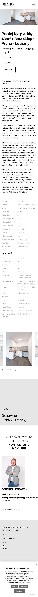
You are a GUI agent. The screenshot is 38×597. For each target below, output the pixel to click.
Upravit (14, 586)
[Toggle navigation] (33, 5)
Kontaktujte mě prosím (12, 509)
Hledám (4, 542)
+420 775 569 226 (10, 494)
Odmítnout (24, 586)
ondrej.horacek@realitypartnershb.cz (20, 498)
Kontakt (7, 62)
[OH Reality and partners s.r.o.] (12, 5)
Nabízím (4, 545)
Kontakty (4, 548)
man (12, 538)
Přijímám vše (19, 591)
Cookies (4, 534)
